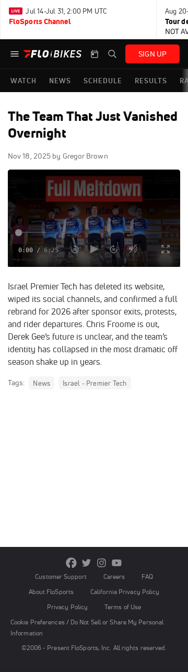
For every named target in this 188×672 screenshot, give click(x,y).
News (41, 383)
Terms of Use (122, 607)
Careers (114, 576)
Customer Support (61, 576)
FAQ (147, 576)
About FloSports (51, 592)
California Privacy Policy (124, 592)
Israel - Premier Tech (94, 383)
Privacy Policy (67, 607)
